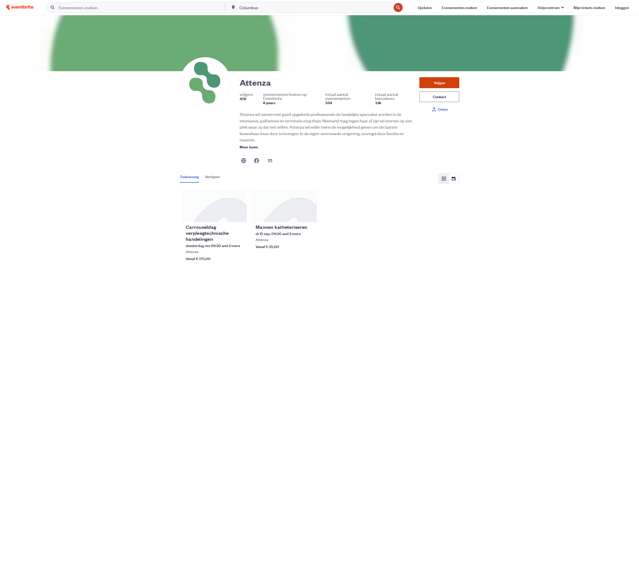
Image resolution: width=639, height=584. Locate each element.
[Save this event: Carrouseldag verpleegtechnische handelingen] (228, 215)
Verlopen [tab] (212, 176)
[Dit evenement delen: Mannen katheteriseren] (310, 215)
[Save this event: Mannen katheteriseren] (298, 215)
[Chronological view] (454, 179)
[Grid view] (444, 179)
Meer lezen (249, 146)
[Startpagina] (19, 7)
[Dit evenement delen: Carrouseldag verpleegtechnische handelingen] (240, 215)
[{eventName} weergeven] (215, 206)
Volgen (439, 82)
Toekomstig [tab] (189, 176)
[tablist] (200, 178)
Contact (439, 96)
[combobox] (315, 7)
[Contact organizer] (270, 160)
